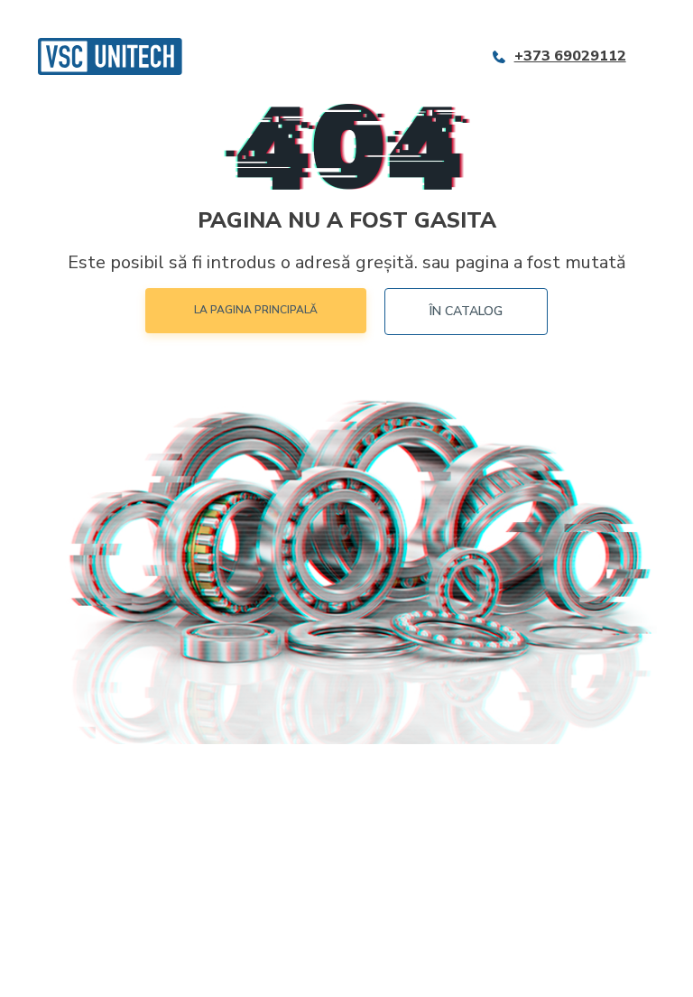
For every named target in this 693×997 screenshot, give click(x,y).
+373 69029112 (570, 56)
